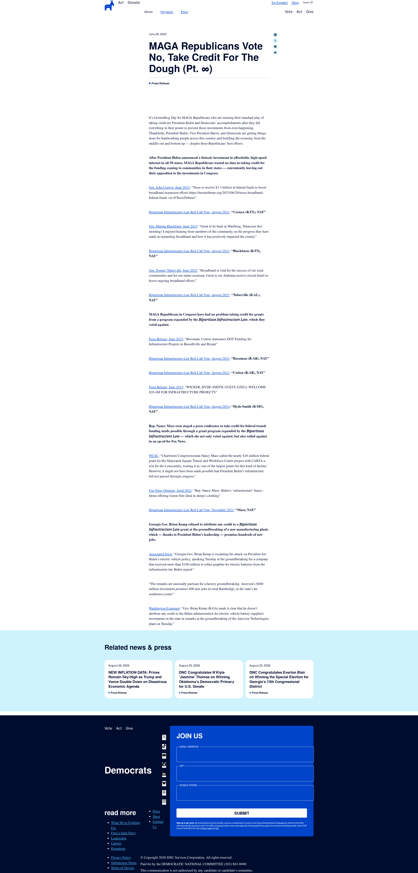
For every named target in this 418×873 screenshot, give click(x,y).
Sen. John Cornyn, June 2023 (169, 187)
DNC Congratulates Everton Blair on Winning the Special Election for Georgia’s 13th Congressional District (279, 679)
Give (310, 12)
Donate (134, 2)
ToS (217, 828)
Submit (241, 813)
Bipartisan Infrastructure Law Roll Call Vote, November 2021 (191, 509)
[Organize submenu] (175, 11)
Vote (289, 12)
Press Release (160, 83)
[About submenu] (155, 11)
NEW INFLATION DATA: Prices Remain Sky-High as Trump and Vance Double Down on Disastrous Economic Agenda (137, 679)
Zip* (182, 766)
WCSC (154, 455)
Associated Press (160, 554)
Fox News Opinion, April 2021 (170, 490)
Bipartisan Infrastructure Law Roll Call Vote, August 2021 (189, 212)
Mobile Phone (188, 785)
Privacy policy (206, 828)
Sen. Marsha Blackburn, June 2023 (173, 226)
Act (121, 2)
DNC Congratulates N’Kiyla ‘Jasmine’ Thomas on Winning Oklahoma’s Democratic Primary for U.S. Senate (206, 679)
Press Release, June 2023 (166, 339)
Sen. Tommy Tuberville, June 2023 (173, 270)
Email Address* (189, 747)
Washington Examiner (164, 608)
